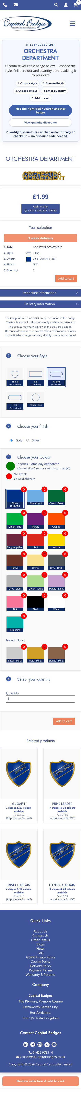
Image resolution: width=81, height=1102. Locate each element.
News (40, 948)
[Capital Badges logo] (26, 23)
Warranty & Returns (40, 974)
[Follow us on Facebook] (32, 1044)
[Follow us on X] (47, 1044)
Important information (50, 293)
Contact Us (40, 935)
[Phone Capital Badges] (5, 5)
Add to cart (64, 721)
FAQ (40, 953)
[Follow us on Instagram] (39, 1044)
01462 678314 (42, 1052)
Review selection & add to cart (40, 1081)
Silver (36, 440)
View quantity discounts (40, 122)
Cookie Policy (40, 961)
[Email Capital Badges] (16, 5)
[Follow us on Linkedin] (25, 1044)
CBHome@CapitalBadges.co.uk (42, 1057)
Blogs (40, 944)
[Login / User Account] (66, 5)
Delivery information (51, 304)
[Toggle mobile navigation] (72, 24)
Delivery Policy (40, 966)
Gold (19, 440)
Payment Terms (40, 970)
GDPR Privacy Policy (40, 957)
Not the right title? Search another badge (40, 110)
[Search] (56, 5)
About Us (40, 931)
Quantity (12, 693)
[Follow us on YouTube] (54, 1044)
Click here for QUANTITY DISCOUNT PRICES (40, 208)
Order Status (40, 940)
